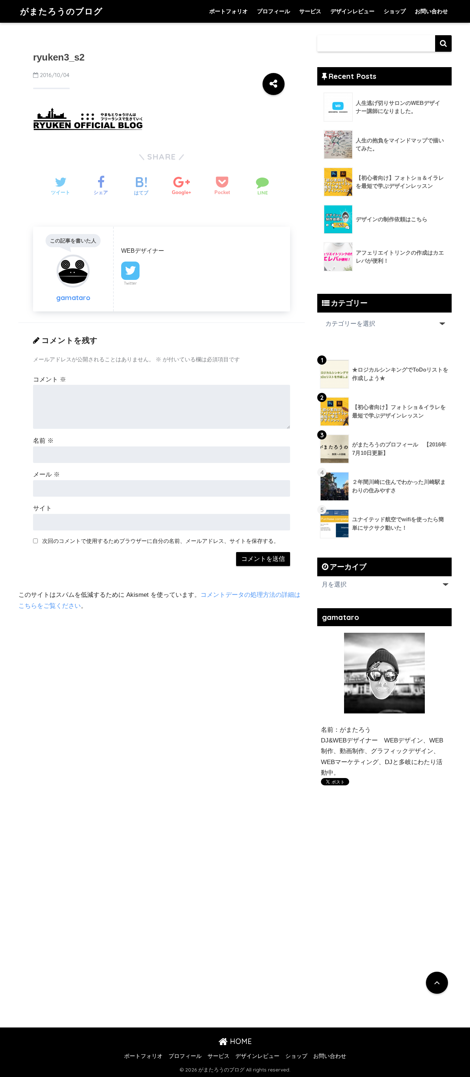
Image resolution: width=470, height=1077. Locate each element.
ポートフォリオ (228, 11)
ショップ (395, 11)
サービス (310, 11)
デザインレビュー (352, 11)
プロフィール (273, 11)
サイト (42, 508)
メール (46, 474)
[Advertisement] (382, 872)
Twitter (130, 283)
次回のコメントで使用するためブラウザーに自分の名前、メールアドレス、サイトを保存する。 (160, 541)
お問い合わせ (431, 11)
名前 (43, 440)
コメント (49, 379)
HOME (240, 1041)
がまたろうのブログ (61, 11)
